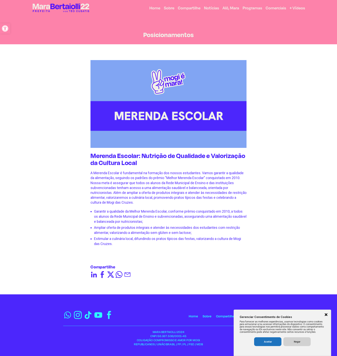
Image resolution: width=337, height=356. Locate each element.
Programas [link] (252, 8)
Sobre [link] (169, 8)
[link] (5, 28)
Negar (297, 341)
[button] (326, 315)
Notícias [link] (211, 8)
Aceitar (268, 341)
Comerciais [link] (276, 8)
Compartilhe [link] (189, 8)
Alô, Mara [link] (231, 8)
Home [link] (154, 8)
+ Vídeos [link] (297, 8)
